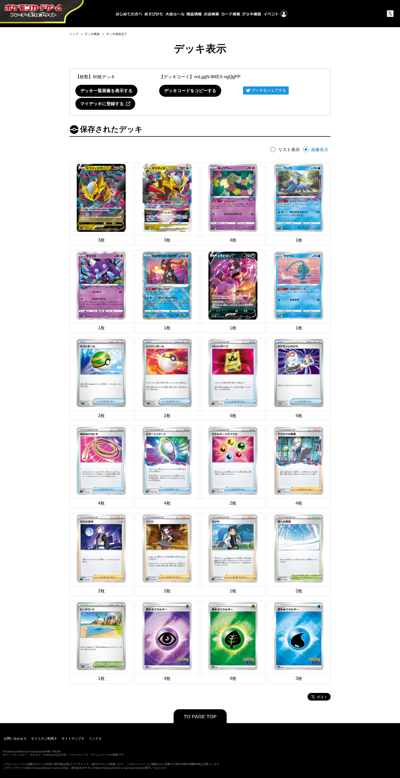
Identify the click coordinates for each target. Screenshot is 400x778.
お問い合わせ (13, 738)
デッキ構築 (92, 34)
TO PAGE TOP (200, 716)
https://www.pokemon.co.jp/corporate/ (117, 767)
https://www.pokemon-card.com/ (45, 767)
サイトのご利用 (42, 738)
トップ (73, 34)
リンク (94, 738)
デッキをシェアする (269, 90)
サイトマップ (71, 738)
